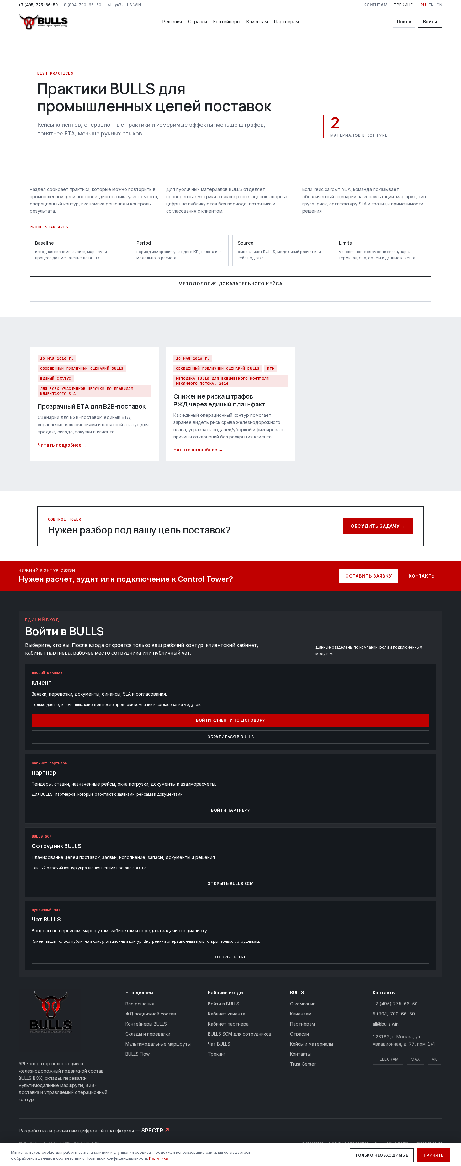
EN (431, 5)
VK (434, 1059)
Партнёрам (286, 21)
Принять (434, 1155)
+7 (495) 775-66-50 (38, 5)
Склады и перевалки (147, 1033)
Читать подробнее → (62, 445)
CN (439, 5)
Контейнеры (226, 21)
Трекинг (403, 5)
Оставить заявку (368, 576)
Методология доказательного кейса (230, 283)
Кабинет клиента (226, 1013)
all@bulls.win (124, 5)
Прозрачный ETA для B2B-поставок (92, 406)
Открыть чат (230, 957)
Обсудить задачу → (378, 526)
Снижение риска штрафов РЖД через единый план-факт (219, 400)
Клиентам (375, 5)
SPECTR (155, 1130)
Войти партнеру (230, 810)
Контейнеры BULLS (146, 1023)
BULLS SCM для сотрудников (239, 1033)
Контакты (422, 576)
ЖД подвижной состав (150, 1013)
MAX (415, 1059)
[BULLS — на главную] (43, 21)
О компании (302, 1003)
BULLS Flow (137, 1054)
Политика (158, 1158)
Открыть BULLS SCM (230, 883)
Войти (430, 21)
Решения (172, 21)
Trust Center (303, 1064)
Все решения (139, 1003)
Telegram (388, 1059)
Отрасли (197, 21)
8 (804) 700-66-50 (82, 5)
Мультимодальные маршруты (158, 1044)
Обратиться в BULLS (230, 736)
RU (423, 5)
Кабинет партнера (228, 1023)
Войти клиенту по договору (230, 720)
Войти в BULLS (223, 1003)
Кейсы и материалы (311, 1044)
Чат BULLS (219, 1044)
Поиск (404, 21)
